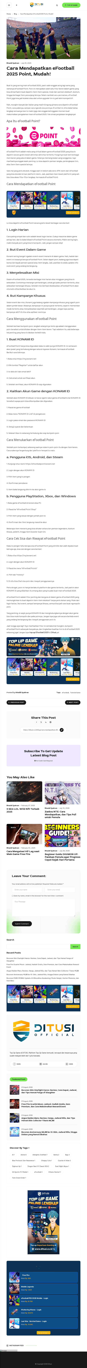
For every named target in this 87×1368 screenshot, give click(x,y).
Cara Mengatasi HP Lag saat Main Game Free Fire (23, 853)
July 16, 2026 (64, 808)
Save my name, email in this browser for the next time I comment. (39, 896)
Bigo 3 (67, 1155)
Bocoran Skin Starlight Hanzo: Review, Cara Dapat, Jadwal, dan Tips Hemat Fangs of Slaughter (40, 959)
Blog (15, 14)
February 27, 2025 (28, 805)
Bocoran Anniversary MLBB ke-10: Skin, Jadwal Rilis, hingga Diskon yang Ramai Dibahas (41, 974)
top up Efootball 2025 (39, 632)
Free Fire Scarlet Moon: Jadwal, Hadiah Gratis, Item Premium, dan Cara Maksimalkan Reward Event (43, 965)
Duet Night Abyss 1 (62, 1166)
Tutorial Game (75, 692)
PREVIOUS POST (17, 702)
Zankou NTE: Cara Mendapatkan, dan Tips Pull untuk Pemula (60, 814)
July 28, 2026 (64, 851)
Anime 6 (24, 1155)
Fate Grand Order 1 (19, 1178)
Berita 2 (56, 1155)
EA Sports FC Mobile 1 (20, 1172)
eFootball (65, 692)
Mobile (13, 785)
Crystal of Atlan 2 (64, 1161)
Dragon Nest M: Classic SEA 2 (38, 1166)
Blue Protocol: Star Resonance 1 (23, 1161)
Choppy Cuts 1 (46, 1161)
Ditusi (53, 632)
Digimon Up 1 (17, 1166)
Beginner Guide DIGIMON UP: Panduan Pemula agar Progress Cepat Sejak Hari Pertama (62, 857)
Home (9, 14)
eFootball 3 (38, 1172)
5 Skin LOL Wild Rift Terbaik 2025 (23, 810)
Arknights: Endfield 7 (40, 1155)
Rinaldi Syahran (13, 63)
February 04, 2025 (28, 848)
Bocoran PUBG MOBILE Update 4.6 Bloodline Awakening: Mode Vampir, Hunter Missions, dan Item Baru (43, 979)
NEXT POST (74, 702)
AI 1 (13, 1155)
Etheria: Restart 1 (54, 1172)
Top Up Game (72, 5)
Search (10, 940)
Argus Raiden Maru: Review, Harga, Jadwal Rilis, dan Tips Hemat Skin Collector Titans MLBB (43, 971)
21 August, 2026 (27, 1087)
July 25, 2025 (26, 63)
